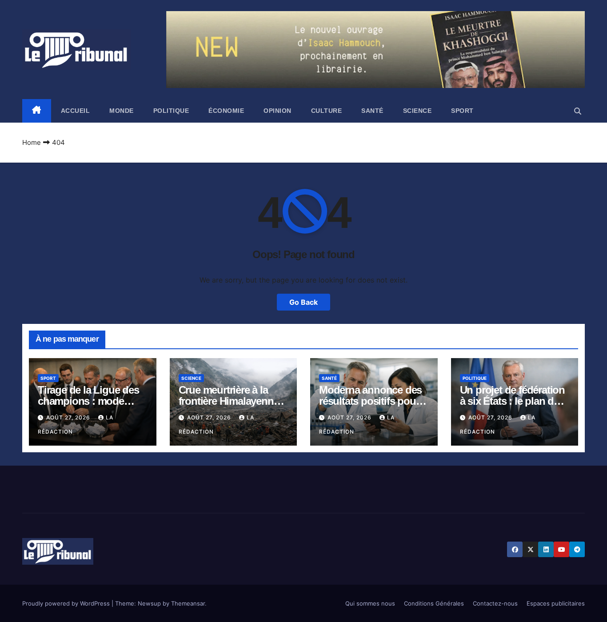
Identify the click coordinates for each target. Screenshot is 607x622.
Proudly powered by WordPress (67, 603)
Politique (171, 110)
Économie (226, 110)
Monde (121, 110)
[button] (577, 111)
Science (417, 110)
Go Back (303, 302)
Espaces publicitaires (556, 603)
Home (31, 142)
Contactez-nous (495, 603)
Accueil (75, 110)
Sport (462, 110)
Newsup (149, 603)
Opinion (278, 110)
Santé (372, 110)
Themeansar (188, 603)
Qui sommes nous (370, 603)
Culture (326, 110)
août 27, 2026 (69, 417)
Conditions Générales (434, 603)
